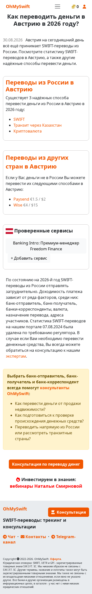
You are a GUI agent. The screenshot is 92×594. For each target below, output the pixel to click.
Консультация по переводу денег (46, 464)
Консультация (70, 512)
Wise (17, 205)
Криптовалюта (27, 131)
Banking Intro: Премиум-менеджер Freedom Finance (46, 246)
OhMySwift (18, 6)
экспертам (16, 356)
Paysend (21, 199)
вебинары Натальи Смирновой (46, 486)
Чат (11, 536)
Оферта (55, 559)
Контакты (35, 536)
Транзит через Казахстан (37, 125)
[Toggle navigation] (57, 6)
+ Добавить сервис (29, 258)
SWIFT (19, 119)
